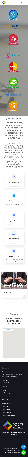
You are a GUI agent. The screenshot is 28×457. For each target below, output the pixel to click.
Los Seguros (7, 292)
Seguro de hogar (14, 256)
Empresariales (14, 238)
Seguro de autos (14, 221)
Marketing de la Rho (19, 452)
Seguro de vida (14, 182)
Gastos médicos (14, 201)
